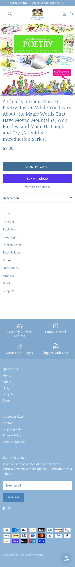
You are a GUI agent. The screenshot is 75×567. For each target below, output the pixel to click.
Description (11, 198)
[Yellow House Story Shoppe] (37, 14)
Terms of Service (14, 441)
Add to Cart (37, 166)
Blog (6, 388)
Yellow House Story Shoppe (27, 554)
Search (7, 400)
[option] (37, 59)
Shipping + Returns (16, 429)
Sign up (13, 497)
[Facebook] (4, 508)
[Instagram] (9, 508)
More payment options (37, 186)
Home (7, 375)
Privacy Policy (12, 435)
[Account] (63, 14)
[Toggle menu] (4, 14)
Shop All (8, 394)
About (7, 382)
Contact (8, 423)
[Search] (11, 14)
